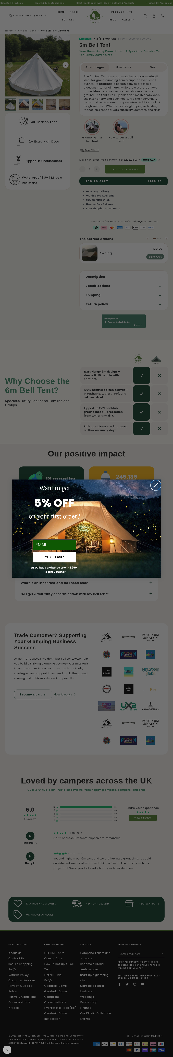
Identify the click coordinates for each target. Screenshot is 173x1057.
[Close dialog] (156, 485)
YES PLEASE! (54, 557)
